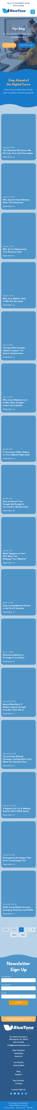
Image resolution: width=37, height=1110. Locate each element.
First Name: (6, 977)
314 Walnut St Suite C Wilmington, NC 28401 (18, 1038)
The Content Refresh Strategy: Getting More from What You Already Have (17, 759)
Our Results (19, 1062)
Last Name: (6, 985)
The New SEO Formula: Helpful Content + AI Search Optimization (14, 350)
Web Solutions (18, 1050)
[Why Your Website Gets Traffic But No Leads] (18, 277)
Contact (18, 1084)
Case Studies (18, 1065)
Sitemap (30, 1108)
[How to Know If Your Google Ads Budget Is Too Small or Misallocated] (18, 480)
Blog (18, 1071)
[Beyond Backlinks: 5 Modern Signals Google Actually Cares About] (18, 683)
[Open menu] (32, 12)
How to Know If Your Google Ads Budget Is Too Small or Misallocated (15, 504)
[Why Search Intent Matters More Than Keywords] (18, 178)
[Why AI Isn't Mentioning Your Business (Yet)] (18, 228)
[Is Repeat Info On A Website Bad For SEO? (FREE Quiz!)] (18, 787)
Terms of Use (20, 1108)
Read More (7, 157)
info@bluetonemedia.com (18, 1045)
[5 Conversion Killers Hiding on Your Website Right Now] (18, 431)
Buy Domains (18, 1081)
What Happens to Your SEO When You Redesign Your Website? (14, 556)
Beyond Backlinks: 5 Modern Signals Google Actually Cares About (14, 707)
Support (18, 1074)
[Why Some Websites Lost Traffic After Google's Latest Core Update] (18, 378)
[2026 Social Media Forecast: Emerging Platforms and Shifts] (18, 886)
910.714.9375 (18, 1042)
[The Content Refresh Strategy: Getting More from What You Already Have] (18, 735)
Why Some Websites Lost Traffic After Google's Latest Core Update (15, 403)
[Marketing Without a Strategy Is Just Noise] (18, 634)
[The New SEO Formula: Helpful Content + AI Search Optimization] (18, 326)
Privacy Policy (9, 1108)
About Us (19, 1056)
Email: (4, 993)
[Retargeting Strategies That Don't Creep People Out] (18, 836)
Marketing (18, 1053)
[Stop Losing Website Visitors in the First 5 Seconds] (18, 584)
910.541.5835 (18, 6)
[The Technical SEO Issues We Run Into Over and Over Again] (18, 129)
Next (14, 935)
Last (23, 935)
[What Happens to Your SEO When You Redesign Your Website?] (18, 532)
